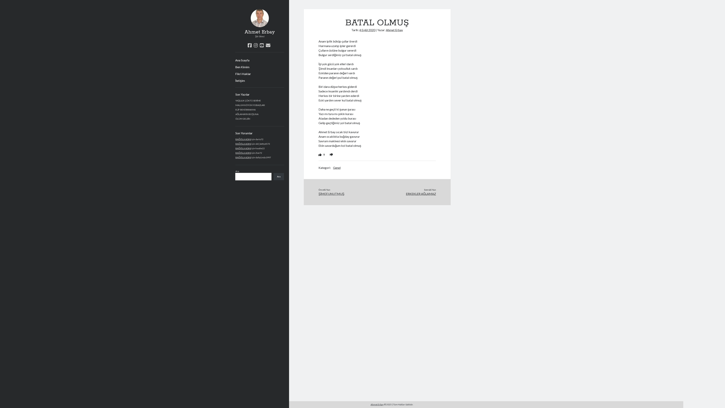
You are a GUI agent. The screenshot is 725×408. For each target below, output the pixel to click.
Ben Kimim (242, 67)
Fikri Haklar (243, 74)
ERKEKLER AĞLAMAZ (421, 194)
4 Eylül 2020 (367, 30)
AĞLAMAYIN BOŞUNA (246, 114)
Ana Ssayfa (242, 60)
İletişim (240, 80)
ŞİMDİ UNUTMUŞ (331, 194)
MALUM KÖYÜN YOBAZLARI (250, 105)
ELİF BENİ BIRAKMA (245, 109)
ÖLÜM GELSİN (242, 118)
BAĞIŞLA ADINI (243, 139)
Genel (337, 167)
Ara (237, 171)
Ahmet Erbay (259, 32)
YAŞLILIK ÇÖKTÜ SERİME (248, 100)
